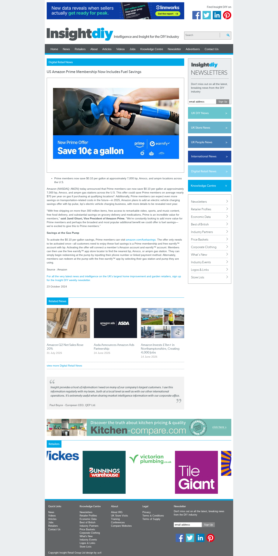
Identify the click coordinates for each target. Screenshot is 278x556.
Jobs (133, 49)
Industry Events (201, 262)
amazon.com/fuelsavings (141, 239)
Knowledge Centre (151, 49)
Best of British (200, 224)
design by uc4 (93, 552)
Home (54, 49)
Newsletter (174, 49)
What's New (199, 254)
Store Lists (197, 277)
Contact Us (212, 49)
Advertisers (193, 49)
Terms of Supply (151, 519)
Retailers (80, 49)
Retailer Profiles (201, 209)
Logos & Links (200, 270)
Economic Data (201, 217)
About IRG (117, 512)
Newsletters (199, 201)
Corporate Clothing (204, 247)
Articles (107, 49)
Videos (120, 49)
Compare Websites (121, 525)
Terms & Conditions (153, 515)
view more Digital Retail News (64, 365)
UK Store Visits (119, 515)
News (66, 49)
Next (154, 482)
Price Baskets (199, 239)
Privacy (146, 512)
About (94, 49)
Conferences (118, 522)
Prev (49, 482)
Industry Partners (202, 232)
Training (115, 519)
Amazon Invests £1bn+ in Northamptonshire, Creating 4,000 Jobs (160, 348)
